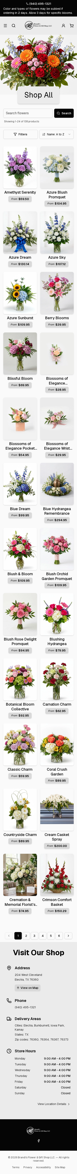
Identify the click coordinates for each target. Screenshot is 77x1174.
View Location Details (52, 1104)
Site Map (60, 1167)
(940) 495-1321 (40, 4)
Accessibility (43, 1167)
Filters (22, 134)
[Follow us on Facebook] (38, 1140)
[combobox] (56, 134)
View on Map (29, 988)
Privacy (27, 1167)
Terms (15, 1167)
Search (66, 113)
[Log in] (63, 25)
